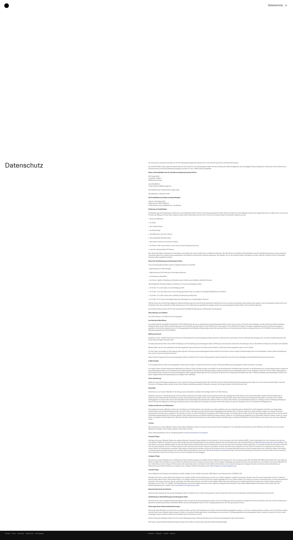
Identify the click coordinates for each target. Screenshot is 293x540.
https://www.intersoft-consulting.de (197, 433)
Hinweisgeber (39, 533)
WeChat (172, 533)
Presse (13, 533)
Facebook (151, 533)
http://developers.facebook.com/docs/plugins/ (269, 442)
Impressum (20, 533)
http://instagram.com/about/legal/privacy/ (223, 466)
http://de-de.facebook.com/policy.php (218, 450)
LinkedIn (166, 533)
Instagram (158, 533)
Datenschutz (30, 533)
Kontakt (7, 533)
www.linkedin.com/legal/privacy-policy (187, 485)
